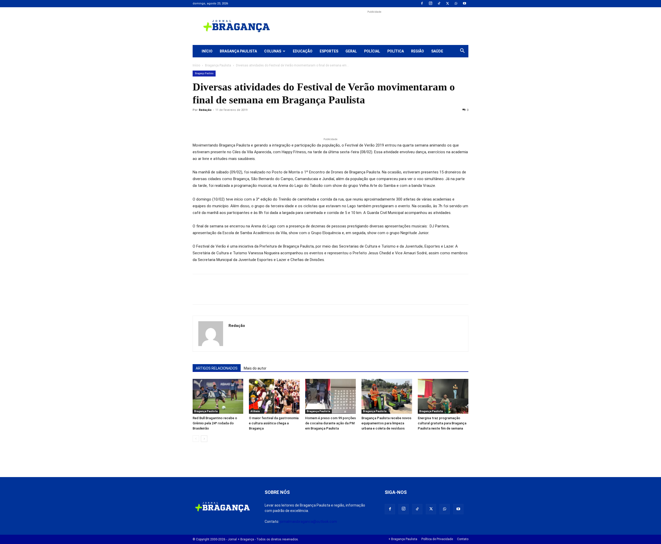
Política (395, 51)
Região (417, 51)
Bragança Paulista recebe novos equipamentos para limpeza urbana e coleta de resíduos (386, 423)
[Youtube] (464, 3)
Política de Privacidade (437, 539)
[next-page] (204, 438)
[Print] (257, 122)
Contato (462, 539)
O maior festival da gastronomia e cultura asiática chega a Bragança (273, 423)
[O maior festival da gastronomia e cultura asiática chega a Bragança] (274, 396)
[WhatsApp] (456, 3)
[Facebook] (422, 3)
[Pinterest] (233, 122)
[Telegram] (269, 122)
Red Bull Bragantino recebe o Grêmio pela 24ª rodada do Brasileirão (215, 423)
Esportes (329, 51)
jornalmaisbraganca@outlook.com (308, 521)
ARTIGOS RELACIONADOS (217, 368)
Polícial (372, 51)
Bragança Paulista (238, 51)
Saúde (437, 51)
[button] (462, 51)
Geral (351, 51)
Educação (302, 51)
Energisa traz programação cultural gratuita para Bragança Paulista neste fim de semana (442, 423)
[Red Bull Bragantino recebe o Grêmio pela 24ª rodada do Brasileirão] (218, 396)
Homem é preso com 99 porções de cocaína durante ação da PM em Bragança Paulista (330, 423)
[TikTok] (439, 3)
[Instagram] (430, 3)
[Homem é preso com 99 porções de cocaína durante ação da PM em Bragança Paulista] (330, 396)
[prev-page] (196, 438)
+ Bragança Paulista (402, 539)
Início (207, 51)
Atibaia (255, 411)
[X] (447, 3)
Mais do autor (255, 368)
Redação (205, 110)
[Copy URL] (198, 122)
